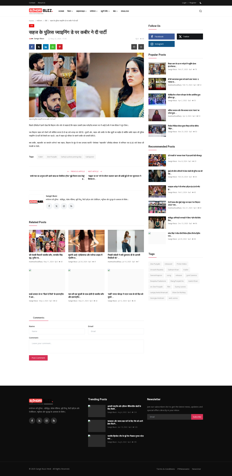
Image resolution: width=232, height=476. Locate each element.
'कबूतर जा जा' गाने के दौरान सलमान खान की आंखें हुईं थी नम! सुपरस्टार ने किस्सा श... (114, 177)
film (168, 286)
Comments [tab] (38, 317)
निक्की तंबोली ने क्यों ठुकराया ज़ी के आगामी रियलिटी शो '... (124, 256)
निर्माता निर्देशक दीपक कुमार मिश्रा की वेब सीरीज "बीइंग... (183, 127)
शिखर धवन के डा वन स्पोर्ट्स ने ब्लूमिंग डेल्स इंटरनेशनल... (182, 65)
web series (173, 298)
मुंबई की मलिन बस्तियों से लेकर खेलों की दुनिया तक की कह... (185, 172)
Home (61, 11)
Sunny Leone (180, 286)
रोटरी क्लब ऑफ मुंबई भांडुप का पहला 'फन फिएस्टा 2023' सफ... (184, 203)
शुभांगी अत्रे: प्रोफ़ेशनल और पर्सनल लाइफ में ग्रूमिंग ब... (85, 256)
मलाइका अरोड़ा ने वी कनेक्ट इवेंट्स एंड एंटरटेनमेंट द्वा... (184, 188)
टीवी (46, 20)
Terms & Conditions (165, 469)
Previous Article (77, 171)
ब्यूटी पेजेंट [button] (104, 11)
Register (193, 2)
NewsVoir (196, 469)
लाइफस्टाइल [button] (80, 11)
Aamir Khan (193, 281)
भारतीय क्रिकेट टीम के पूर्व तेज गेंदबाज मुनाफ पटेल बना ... (126, 437)
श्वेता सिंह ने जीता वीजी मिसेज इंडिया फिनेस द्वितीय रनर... (184, 234)
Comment (33, 337)
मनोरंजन (39, 20)
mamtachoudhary (36, 262)
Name (32, 326)
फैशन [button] (69, 11)
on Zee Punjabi (156, 286)
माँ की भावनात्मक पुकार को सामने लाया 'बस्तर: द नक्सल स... (183, 80)
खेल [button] (114, 11)
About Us (41, 2)
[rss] (54, 421)
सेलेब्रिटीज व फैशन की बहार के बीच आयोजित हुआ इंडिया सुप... (184, 96)
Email (90, 326)
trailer (186, 269)
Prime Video (182, 264)
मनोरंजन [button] (93, 11)
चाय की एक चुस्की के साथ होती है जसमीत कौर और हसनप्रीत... (86, 295)
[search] (200, 11)
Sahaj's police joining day (71, 157)
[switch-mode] (201, 3)
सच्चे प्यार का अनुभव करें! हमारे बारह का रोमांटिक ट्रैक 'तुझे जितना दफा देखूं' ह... (57, 177)
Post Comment (38, 358)
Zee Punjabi (52, 157)
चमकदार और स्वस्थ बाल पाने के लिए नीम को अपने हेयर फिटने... (125, 422)
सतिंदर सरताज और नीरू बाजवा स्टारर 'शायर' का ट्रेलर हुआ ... (183, 111)
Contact (32, 2)
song (169, 275)
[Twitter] (39, 421)
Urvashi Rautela (156, 269)
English (125, 11)
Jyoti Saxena (192, 275)
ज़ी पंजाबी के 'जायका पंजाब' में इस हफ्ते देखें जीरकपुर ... (185, 156)
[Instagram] (47, 421)
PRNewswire (183, 469)
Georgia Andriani (157, 298)
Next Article (93, 171)
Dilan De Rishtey (179, 292)
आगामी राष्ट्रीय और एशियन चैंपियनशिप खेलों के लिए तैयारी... (124, 407)
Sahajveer (90, 157)
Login (184, 2)
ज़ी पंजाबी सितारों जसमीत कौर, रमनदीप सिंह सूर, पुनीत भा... (46, 256)
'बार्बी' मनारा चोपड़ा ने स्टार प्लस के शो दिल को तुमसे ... (125, 295)
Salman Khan (173, 269)
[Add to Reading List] (141, 46)
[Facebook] (32, 421)
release (179, 275)
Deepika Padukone (158, 281)
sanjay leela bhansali (159, 292)
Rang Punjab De (177, 281)
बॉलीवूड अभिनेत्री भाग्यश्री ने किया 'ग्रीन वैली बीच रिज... (184, 219)
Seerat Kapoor (156, 275)
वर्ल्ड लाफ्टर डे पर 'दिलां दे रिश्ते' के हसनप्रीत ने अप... (46, 295)
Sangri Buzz (51, 196)
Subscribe (197, 417)
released (168, 264)
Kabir (41, 157)
